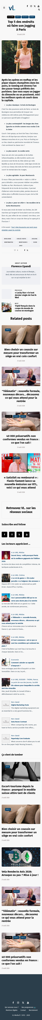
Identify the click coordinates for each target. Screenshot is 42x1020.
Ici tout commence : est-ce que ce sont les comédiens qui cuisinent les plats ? (20, 643)
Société (25, 17)
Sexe (7, 766)
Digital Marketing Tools (20, 705)
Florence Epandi (21, 266)
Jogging (34, 239)
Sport (32, 17)
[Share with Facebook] (24, 250)
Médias (16, 371)
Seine (35, 242)
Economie (15, 660)
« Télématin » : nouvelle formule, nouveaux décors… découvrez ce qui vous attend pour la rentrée (20, 620)
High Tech (9, 852)
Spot (21, 245)
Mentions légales (11, 1010)
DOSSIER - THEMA (25, 680)
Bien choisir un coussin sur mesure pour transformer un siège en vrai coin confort (21, 353)
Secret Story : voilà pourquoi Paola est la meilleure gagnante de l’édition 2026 (21, 558)
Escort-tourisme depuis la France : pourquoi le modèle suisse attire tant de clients (19, 789)
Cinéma (22, 575)
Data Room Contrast (19, 722)
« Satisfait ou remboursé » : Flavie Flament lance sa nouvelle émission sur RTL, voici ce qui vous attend (21, 482)
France (16, 416)
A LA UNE (11, 17)
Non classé (15, 702)
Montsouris (23, 242)
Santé (18, 17)
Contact (23, 1010)
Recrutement (33, 1010)
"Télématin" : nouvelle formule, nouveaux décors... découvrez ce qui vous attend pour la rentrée (21, 396)
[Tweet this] (27, 250)
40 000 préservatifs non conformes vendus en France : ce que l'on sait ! (21, 439)
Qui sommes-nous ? (11, 1007)
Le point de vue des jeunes (21, 682)
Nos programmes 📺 (29, 1007)
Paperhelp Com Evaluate (20, 738)
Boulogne (7, 239)
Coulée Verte (21, 239)
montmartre (8, 242)
